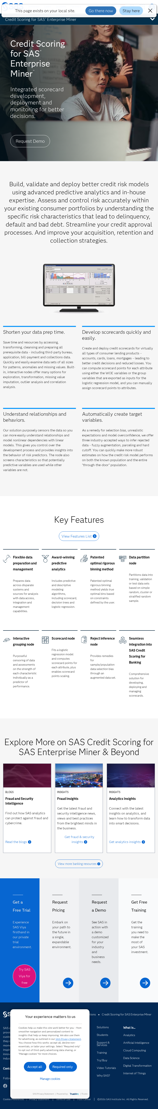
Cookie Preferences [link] (13, 1099)
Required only (62, 1067)
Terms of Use (63, 1099)
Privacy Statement (39, 1099)
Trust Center (84, 1099)
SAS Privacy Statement (68, 1038)
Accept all (34, 1067)
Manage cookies (50, 1079)
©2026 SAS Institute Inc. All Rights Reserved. (123, 1099)
